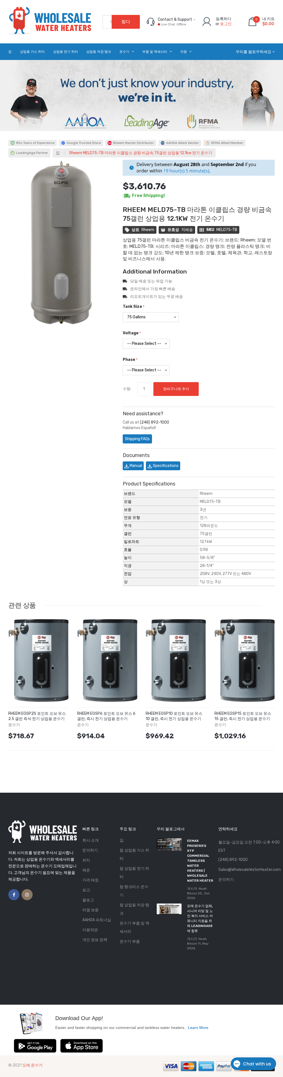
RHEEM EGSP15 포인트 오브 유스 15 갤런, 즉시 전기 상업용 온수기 (242, 716)
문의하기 (90, 850)
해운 (86, 870)
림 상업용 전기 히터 (134, 872)
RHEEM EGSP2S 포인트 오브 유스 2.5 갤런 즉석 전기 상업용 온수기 (37, 716)
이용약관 (90, 930)
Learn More (198, 1027)
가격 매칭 (90, 880)
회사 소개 (90, 840)
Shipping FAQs (137, 439)
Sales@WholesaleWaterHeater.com (249, 869)
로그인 (226, 24)
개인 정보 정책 (94, 939)
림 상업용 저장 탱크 (134, 909)
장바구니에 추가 (176, 389)
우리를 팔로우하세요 (253, 51)
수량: (127, 389)
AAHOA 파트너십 (96, 920)
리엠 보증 (90, 910)
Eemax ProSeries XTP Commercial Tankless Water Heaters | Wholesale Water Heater (200, 860)
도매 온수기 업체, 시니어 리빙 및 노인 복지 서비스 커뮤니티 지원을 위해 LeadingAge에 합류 (200, 918)
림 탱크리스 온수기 (134, 890)
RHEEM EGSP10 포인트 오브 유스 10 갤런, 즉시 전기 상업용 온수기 (174, 716)
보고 (86, 890)
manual (135, 465)
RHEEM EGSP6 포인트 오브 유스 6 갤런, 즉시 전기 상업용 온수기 (106, 716)
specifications (165, 465)
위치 (86, 860)
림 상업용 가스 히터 (134, 854)
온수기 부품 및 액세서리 (134, 927)
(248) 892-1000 (154, 422)
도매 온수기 (32, 1065)
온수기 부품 (130, 941)
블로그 (88, 900)
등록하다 (223, 19)
